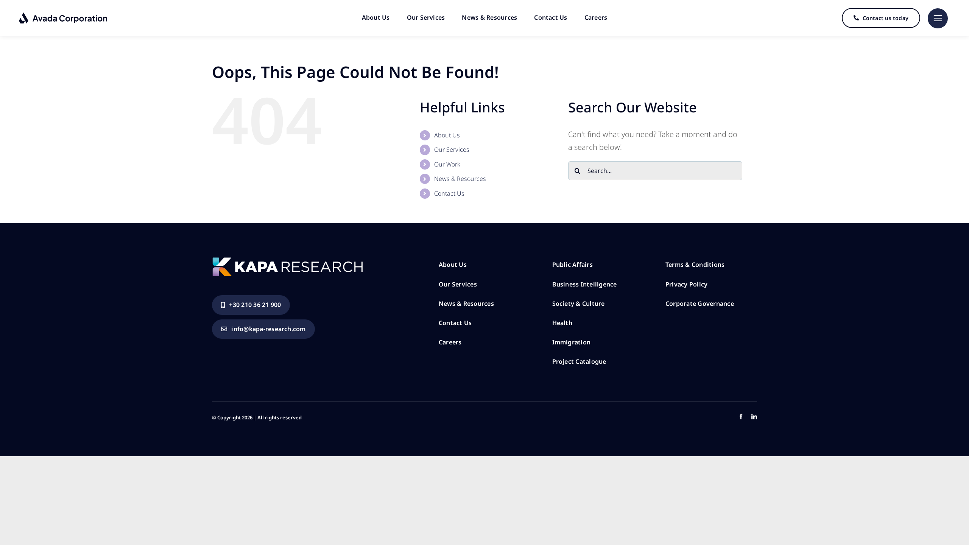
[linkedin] (754, 416)
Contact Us (449, 193)
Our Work (447, 164)
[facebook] (741, 416)
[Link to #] (938, 18)
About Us (447, 135)
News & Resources (460, 178)
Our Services (451, 149)
